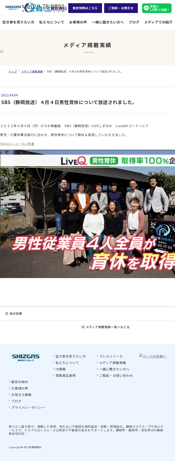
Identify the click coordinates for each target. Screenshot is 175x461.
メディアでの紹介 (158, 22)
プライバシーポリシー (28, 407)
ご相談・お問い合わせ (116, 375)
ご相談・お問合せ (121, 8)
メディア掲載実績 (32, 71)
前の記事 (16, 313)
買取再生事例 (65, 375)
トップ (13, 71)
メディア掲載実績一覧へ (108, 327)
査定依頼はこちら (85, 8)
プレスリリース (111, 356)
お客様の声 (78, 22)
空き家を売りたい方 (18, 22)
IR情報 (60, 369)
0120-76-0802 (45, 6)
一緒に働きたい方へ (108, 22)
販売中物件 (19, 382)
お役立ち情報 (21, 394)
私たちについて (51, 22)
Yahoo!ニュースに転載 (17, 143)
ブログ (134, 22)
